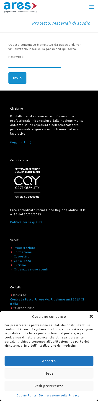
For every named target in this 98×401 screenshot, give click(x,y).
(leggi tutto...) (20, 142)
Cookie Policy (27, 395)
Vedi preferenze (49, 386)
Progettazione (25, 247)
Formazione (23, 252)
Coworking (22, 256)
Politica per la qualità (26, 222)
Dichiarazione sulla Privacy (59, 395)
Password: (16, 56)
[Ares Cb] (20, 7)
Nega (49, 373)
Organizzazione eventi (31, 269)
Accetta (49, 361)
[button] (91, 316)
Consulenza (22, 260)
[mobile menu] (92, 7)
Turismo (20, 265)
